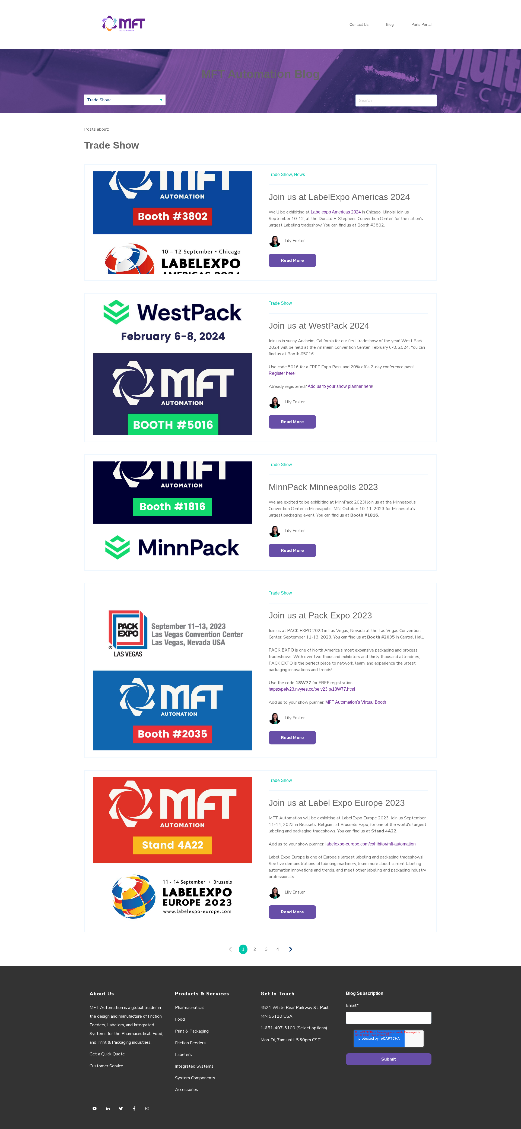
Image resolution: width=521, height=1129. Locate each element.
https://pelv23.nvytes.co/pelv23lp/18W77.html (312, 689)
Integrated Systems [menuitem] (194, 1066)
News (299, 174)
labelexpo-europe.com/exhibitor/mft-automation (370, 844)
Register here (282, 373)
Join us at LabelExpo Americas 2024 (339, 197)
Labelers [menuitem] (183, 1055)
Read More (292, 260)
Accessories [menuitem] (186, 1090)
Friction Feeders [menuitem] (190, 1043)
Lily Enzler (295, 241)
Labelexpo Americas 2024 (336, 212)
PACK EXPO (281, 650)
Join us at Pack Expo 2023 (320, 615)
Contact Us (359, 24)
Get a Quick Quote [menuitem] (107, 1054)
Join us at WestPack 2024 (319, 326)
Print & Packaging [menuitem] (192, 1031)
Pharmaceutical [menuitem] (189, 1008)
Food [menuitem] (180, 1019)
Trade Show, (281, 174)
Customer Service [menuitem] (106, 1066)
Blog (390, 24)
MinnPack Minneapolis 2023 (323, 487)
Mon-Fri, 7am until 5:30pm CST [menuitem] (290, 1040)
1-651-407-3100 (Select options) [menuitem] (293, 1028)
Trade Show (280, 303)
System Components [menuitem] (195, 1078)
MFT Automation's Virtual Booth (355, 702)
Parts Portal (421, 24)
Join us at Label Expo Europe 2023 (337, 803)
